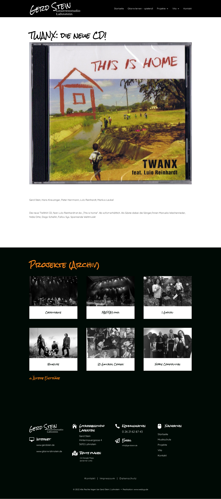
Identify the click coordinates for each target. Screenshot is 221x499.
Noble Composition (167, 364)
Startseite (163, 434)
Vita (160, 450)
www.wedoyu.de (141, 489)
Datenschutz (128, 478)
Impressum (107, 478)
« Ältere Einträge (44, 378)
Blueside (53, 364)
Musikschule (164, 439)
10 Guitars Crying (110, 364)
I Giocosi (167, 312)
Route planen (90, 453)
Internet (43, 439)
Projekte (162, 444)
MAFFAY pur (110, 312)
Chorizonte (53, 312)
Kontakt (162, 455)
